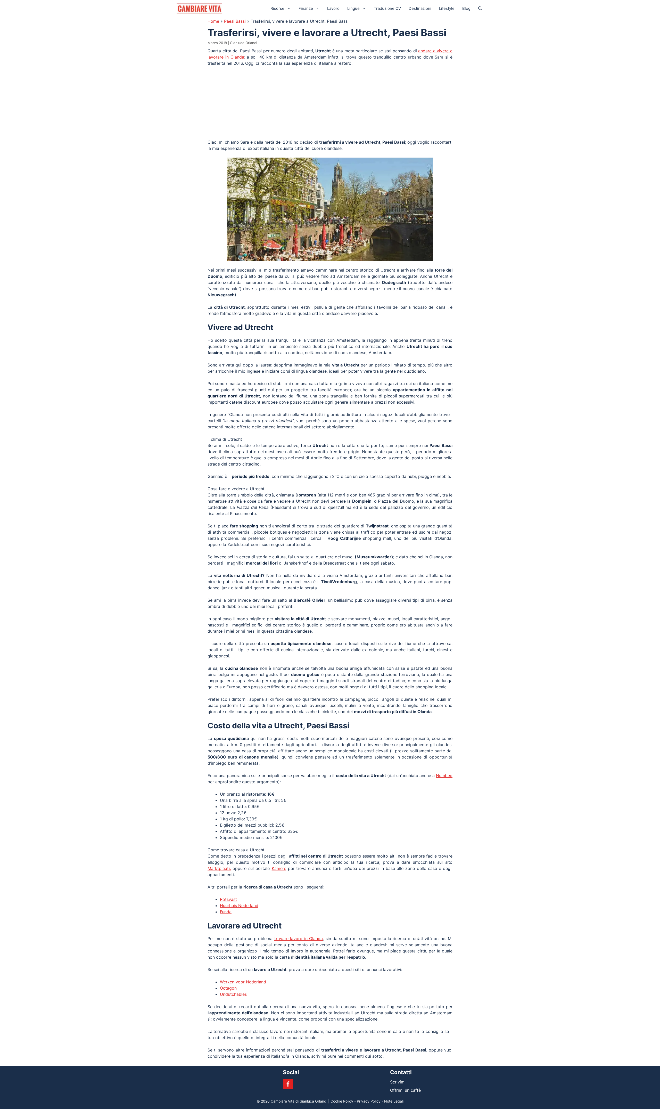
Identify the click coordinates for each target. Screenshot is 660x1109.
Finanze (306, 8)
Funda (226, 911)
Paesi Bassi (235, 21)
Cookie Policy (342, 1101)
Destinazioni (420, 8)
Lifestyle (447, 8)
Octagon (228, 988)
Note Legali (393, 1101)
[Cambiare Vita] (199, 8)
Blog (466, 8)
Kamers (279, 868)
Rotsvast (228, 899)
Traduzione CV (387, 8)
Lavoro (333, 8)
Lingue (353, 8)
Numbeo (444, 775)
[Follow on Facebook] (288, 1084)
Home (213, 21)
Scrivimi (398, 1081)
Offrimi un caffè (405, 1090)
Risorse (277, 8)
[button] (480, 8)
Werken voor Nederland (243, 981)
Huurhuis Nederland (239, 905)
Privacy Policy (369, 1101)
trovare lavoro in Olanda (298, 938)
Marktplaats (219, 868)
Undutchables (233, 994)
